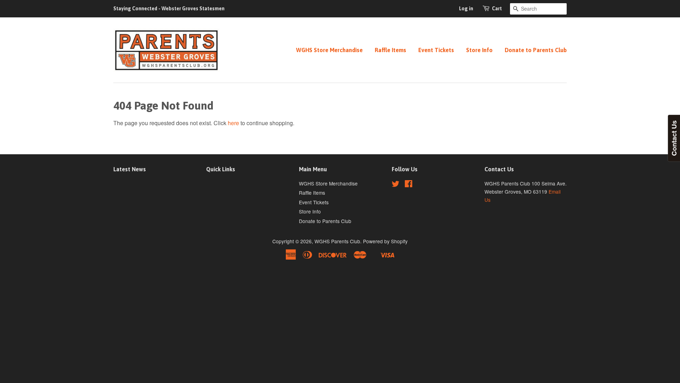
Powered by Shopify (385, 241)
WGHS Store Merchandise (329, 50)
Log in (466, 8)
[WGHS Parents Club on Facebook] (408, 184)
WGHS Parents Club (337, 241)
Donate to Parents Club (536, 50)
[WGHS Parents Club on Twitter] (396, 184)
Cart (497, 8)
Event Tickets (436, 50)
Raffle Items (390, 50)
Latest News (129, 169)
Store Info (479, 50)
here (233, 123)
